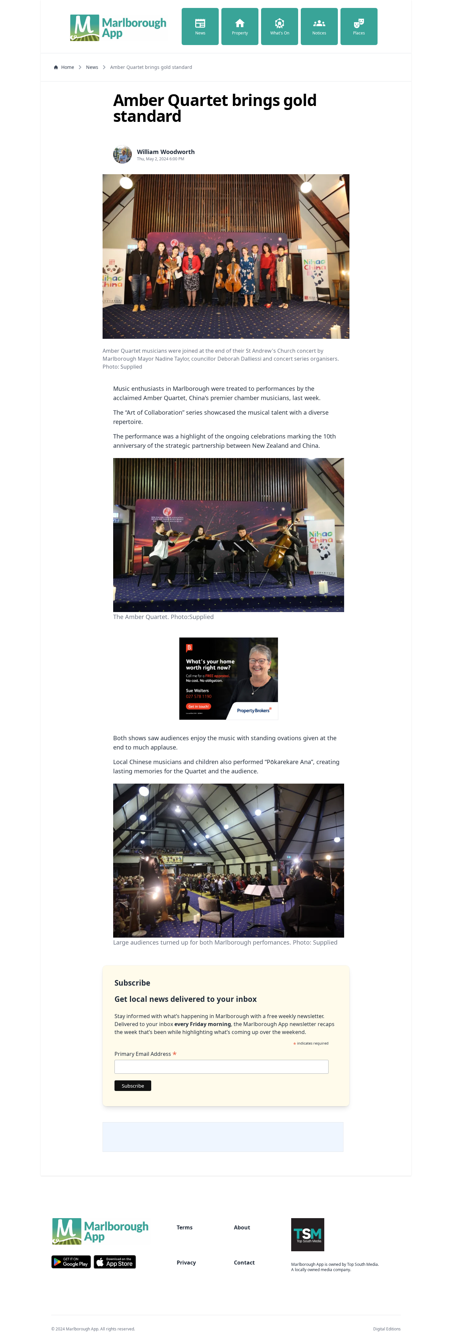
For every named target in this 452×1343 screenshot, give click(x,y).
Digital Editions (387, 1329)
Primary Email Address (145, 1054)
